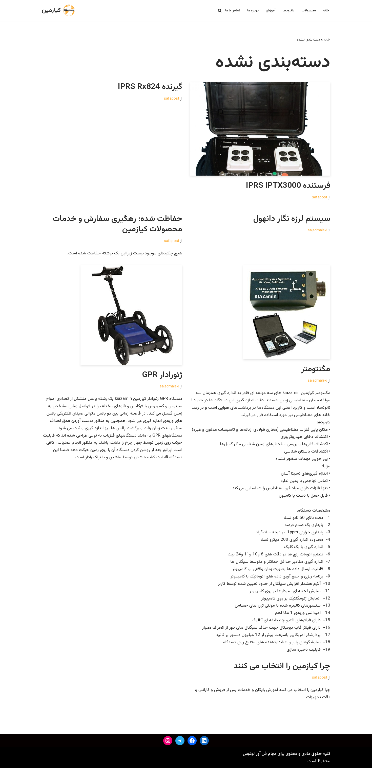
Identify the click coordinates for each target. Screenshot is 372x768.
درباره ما (253, 10)
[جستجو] (220, 10)
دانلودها (288, 10)
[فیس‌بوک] (192, 740)
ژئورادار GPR (162, 375)
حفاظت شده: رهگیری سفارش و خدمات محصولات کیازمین (117, 224)
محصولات (308, 10)
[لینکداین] (204, 740)
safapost (319, 197)
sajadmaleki (317, 230)
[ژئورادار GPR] (112, 315)
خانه (326, 10)
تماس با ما (232, 10)
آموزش (270, 10)
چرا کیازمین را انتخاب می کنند (282, 666)
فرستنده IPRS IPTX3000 (288, 185)
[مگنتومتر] (260, 312)
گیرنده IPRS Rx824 (150, 87)
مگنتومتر (315, 369)
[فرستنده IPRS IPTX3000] (260, 129)
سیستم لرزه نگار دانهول (291, 219)
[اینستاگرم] (167, 740)
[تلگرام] (179, 740)
